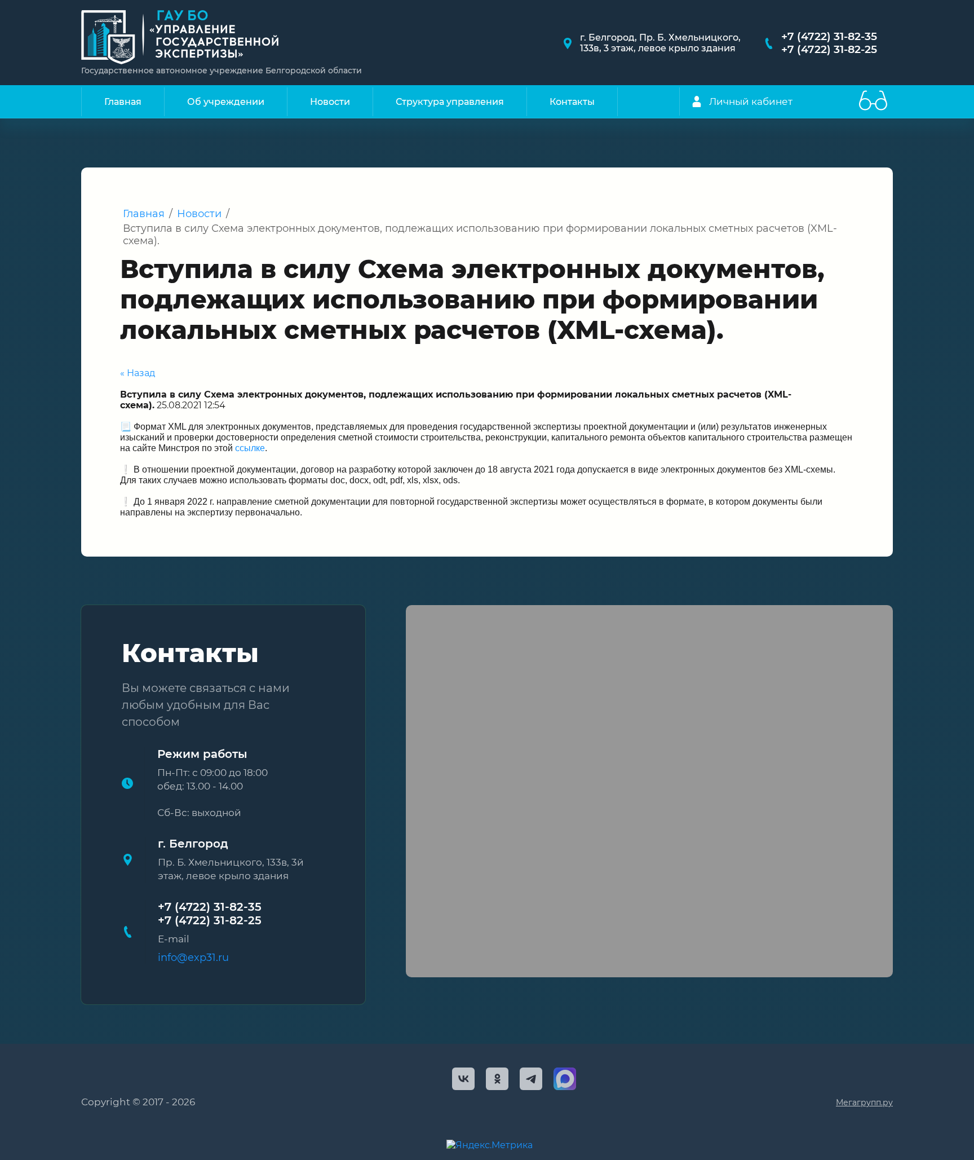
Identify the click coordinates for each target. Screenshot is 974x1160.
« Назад (137, 373)
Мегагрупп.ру (864, 1102)
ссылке (250, 448)
